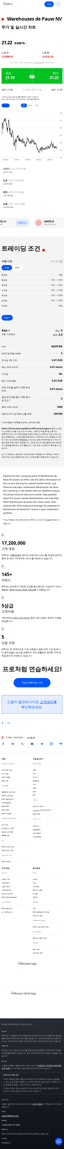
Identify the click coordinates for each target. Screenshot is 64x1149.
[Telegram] (41, 743)
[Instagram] (51, 743)
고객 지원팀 (37, 1104)
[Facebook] (3, 743)
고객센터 (46, 701)
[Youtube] (32, 743)
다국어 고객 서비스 (20, 617)
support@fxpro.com (10, 1116)
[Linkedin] (12, 743)
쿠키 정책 (5, 1068)
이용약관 (41, 1065)
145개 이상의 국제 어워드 (21, 589)
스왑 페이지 (38, 62)
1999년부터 (15, 555)
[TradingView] (60, 743)
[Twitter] (22, 743)
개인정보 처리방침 (53, 1065)
